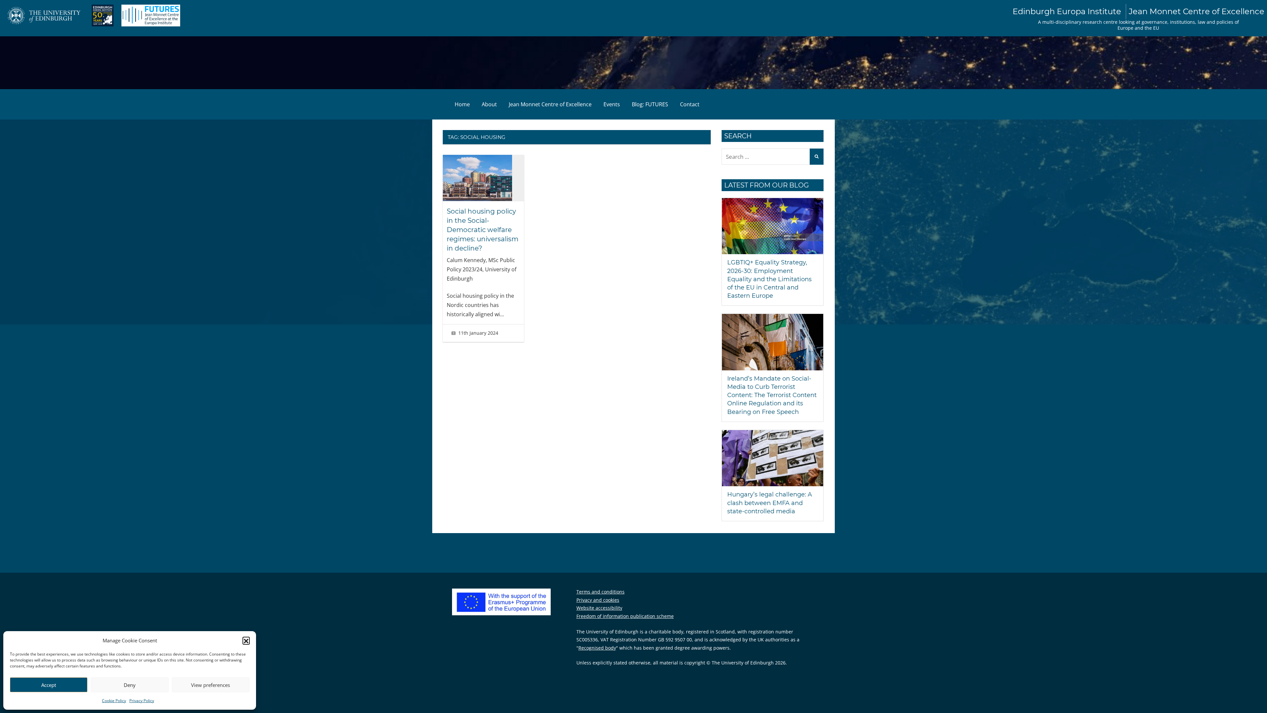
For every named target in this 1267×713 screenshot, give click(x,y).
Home (462, 104)
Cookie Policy (114, 700)
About (489, 104)
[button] (246, 640)
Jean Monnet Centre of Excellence (550, 104)
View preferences (210, 685)
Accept (48, 685)
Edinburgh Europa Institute (1138, 11)
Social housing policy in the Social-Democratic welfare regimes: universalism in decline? (482, 229)
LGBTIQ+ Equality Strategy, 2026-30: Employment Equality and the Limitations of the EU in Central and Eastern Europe (769, 279)
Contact (689, 104)
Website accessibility (599, 608)
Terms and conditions (600, 592)
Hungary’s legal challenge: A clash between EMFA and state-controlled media (769, 503)
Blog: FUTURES (650, 104)
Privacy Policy (141, 700)
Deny (130, 685)
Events (611, 104)
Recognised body (597, 648)
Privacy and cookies (597, 600)
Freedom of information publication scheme (625, 616)
